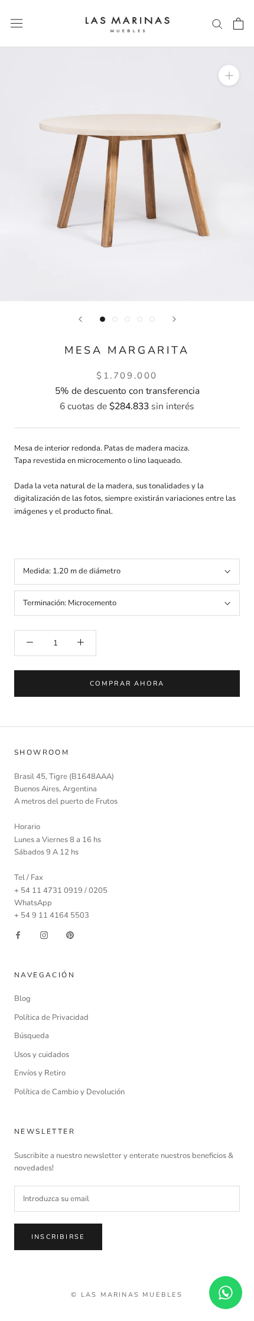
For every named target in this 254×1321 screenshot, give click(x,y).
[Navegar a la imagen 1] (102, 319)
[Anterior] (80, 319)
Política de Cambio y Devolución (69, 1092)
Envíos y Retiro (40, 1073)
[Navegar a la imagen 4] (139, 319)
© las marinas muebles (127, 1294)
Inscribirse (58, 1236)
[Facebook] (18, 935)
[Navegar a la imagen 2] (115, 319)
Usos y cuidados (41, 1054)
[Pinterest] (70, 935)
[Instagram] (44, 935)
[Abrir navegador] (16, 23)
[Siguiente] (174, 319)
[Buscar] (217, 23)
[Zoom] (229, 74)
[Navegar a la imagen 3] (127, 319)
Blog (22, 998)
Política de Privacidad (51, 1017)
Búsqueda (31, 1035)
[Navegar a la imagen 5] (152, 319)
